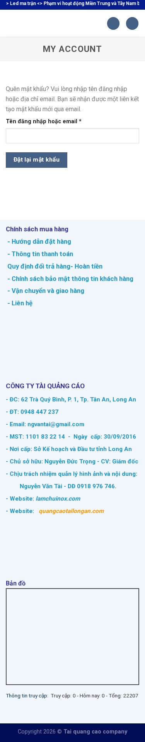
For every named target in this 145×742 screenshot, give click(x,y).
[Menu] (10, 23)
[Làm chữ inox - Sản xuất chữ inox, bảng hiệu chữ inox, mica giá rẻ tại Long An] (61, 23)
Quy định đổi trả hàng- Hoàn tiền (54, 266)
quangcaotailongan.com (71, 511)
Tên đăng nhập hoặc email (50, 122)
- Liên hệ (19, 303)
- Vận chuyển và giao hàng (45, 290)
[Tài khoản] (132, 23)
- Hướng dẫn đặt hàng (38, 241)
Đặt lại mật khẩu (37, 159)
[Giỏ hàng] (113, 23)
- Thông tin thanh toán (40, 254)
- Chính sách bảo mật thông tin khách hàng (69, 278)
